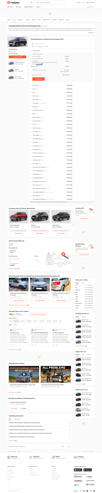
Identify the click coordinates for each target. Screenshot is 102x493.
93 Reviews (14, 51)
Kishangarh (77, 289)
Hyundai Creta (55, 225)
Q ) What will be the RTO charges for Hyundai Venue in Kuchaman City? (25, 426)
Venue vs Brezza (18, 233)
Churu (76, 307)
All (32, 43)
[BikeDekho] (78, 476)
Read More (91, 32)
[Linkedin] (94, 491)
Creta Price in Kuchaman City (61, 230)
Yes (63, 446)
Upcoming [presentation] (83, 316)
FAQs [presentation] (10, 419)
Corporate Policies (10, 477)
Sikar (76, 287)
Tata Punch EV (85, 403)
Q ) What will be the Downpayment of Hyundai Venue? (21, 436)
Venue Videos (16, 392)
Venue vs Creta (61, 233)
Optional (34, 66)
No (69, 446)
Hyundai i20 (84, 340)
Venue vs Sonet (40, 233)
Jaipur (76, 298)
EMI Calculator (66, 74)
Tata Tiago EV (85, 408)
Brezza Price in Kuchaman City (18, 230)
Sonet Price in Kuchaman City (40, 230)
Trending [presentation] (77, 354)
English (78, 2)
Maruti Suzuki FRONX (86, 378)
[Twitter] (83, 491)
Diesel (37, 43)
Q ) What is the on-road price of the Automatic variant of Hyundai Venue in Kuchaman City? (30, 433)
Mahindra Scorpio (86, 373)
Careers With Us (10, 470)
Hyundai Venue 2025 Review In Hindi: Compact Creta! (22, 384)
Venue (9, 19)
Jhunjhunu (77, 305)
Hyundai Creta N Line (86, 335)
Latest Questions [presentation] (17, 419)
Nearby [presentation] (77, 282)
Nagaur (76, 301)
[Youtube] (87, 491)
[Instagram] (90, 491)
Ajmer (76, 294)
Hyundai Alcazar (85, 325)
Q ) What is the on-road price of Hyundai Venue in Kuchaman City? (24, 422)
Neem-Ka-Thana (78, 303)
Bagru (76, 292)
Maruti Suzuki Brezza (15, 225)
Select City (91, 6)
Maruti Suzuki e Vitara (86, 392)
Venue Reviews (16, 349)
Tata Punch (84, 368)
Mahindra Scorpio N (86, 363)
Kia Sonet (33, 225)
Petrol (42, 43)
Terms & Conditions (10, 472)
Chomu (76, 296)
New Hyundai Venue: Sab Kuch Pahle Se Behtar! (53, 384)
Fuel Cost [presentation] (11, 244)
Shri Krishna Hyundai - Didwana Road (18, 402)
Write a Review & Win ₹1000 (38, 314)
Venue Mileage (14, 268)
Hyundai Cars (82, 345)
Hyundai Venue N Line (86, 330)
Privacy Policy (9, 474)
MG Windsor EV (85, 413)
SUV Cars (81, 384)
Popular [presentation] (83, 282)
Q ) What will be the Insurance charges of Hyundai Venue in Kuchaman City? (27, 429)
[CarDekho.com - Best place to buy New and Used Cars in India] (13, 2)
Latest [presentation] (83, 354)
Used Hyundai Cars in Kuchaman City (19, 305)
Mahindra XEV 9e (85, 398)
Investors (9, 479)
